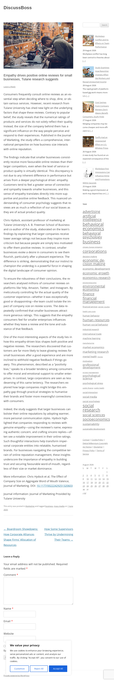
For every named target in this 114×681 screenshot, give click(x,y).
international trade (92, 333)
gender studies (104, 307)
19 (96, 482)
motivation (87, 361)
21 (103, 482)
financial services (90, 307)
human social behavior (95, 324)
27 (100, 486)
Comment (11, 575)
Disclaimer (98, 447)
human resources (96, 320)
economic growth (96, 273)
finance (88, 294)
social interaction (90, 392)
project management (91, 372)
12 (96, 479)
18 (92, 482)
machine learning (91, 338)
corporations (95, 251)
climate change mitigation (92, 247)
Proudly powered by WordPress (16, 675)
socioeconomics (96, 419)
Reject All (38, 668)
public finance (88, 388)
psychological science (91, 377)
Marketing (29, 506)
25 (92, 486)
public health (99, 388)
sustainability (91, 424)
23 (84, 486)
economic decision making (94, 262)
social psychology (91, 401)
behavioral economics (93, 226)
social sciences (94, 415)
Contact (86, 439)
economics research (96, 277)
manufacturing (88, 343)
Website (9, 633)
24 (88, 486)
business (49, 506)
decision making (90, 256)
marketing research (96, 352)
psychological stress (93, 383)
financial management (94, 300)
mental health (90, 356)
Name (8, 608)
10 (88, 479)
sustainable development (94, 429)
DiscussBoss (18, 7)
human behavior (91, 315)
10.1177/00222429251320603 (55, 485)
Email (8, 621)
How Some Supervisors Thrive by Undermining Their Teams (58, 534)
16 (84, 482)
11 (92, 479)
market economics (93, 347)
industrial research (91, 329)
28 (103, 486)
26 (96, 486)
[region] (38, 657)
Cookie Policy (97, 439)
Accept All (58, 668)
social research (91, 408)
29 (107, 486)
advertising (91, 211)
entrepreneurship (89, 283)
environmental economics (94, 287)
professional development (91, 366)
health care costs (89, 311)
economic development (96, 268)
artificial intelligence (92, 217)
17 (88, 482)
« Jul (84, 493)
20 (100, 482)
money (100, 357)
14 (103, 479)
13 (100, 479)
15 (107, 479)
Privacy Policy (89, 450)
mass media (59, 506)
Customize (19, 668)
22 (107, 482)
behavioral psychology (92, 235)
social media (90, 396)
